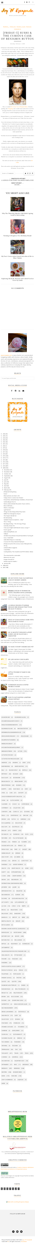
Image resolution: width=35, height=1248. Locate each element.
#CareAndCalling (20, 717)
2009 (4, 468)
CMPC (26, 789)
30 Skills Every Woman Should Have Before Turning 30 (18, 535)
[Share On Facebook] (27, 173)
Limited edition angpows (10, 547)
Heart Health (16, 868)
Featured (4, 838)
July (5, 480)
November (7, 472)
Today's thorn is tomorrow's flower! (13, 498)
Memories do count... (9, 557)
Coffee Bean (25, 804)
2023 (4, 440)
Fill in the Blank (18, 838)
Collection (16, 808)
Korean (17, 894)
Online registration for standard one (14, 951)
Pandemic (5, 962)
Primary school (7, 977)
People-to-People (7, 970)
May (5, 484)
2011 (4, 464)
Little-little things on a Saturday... (13, 539)
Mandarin (17, 913)
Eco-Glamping (6, 823)
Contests (4, 811)
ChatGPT (21, 792)
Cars (11, 792)
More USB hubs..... (9, 506)
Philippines (5, 974)
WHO (15, 1064)
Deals (3, 815)
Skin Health (5, 1015)
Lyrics (14, 906)
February (6, 490)
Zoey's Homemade (7, 1079)
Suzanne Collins (7, 1038)
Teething (4, 1045)
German (17, 853)
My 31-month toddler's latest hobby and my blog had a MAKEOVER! (20, 634)
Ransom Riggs (6, 989)
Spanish (17, 1019)
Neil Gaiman (18, 940)
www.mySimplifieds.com (10, 532)
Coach (14, 804)
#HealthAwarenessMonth (10, 725)
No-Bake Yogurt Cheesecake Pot (21, 647)
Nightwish (14, 943)
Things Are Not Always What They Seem (14, 512)
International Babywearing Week (12, 883)
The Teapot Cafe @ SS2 (10, 516)
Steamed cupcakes (7, 1027)
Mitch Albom (6, 925)
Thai (16, 1049)
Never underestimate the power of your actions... (17, 504)
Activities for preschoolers (10, 759)
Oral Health (5, 955)
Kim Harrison (6, 894)
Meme (23, 917)
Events (15, 830)
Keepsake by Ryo (6, 891)
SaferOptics (5, 1004)
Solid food (5, 1019)
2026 (4, 434)
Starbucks (17, 1023)
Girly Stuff (5, 857)
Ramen (23, 985)
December (7, 470)
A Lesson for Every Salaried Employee (14, 541)
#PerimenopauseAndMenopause (11, 732)
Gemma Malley (6, 853)
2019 (4, 448)
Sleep (16, 1015)
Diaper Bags (14, 815)
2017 (4, 452)
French (20, 845)
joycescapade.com (6, 355)
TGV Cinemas (5, 1042)
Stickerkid (21, 1027)
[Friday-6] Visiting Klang (10, 492)
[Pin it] (32, 173)
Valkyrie (6, 533)
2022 (4, 442)
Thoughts (5, 1053)
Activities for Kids (7, 755)
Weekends (17, 1068)
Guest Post (24, 860)
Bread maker (19, 781)
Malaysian (5, 913)
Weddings (26, 1064)
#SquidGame (25, 736)
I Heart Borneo (17, 876)
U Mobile (4, 1057)
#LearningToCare (7, 728)
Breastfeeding (6, 785)
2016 (4, 454)
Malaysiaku (14, 909)
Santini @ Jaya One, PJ (10, 502)
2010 (4, 466)
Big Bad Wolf (13, 770)
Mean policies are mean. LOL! (12, 496)
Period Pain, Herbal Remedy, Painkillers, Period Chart (18, 500)
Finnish (14, 842)
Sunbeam (4, 1030)
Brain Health (6, 781)
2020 (4, 446)
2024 (4, 438)
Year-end (14, 1076)
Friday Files (21, 26)
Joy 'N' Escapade (27, 1240)
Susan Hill (5, 1034)
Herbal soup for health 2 (10, 561)
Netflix (4, 943)
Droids (4, 819)
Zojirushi (20, 1079)
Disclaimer (24, 1241)
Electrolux (15, 826)
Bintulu (24, 770)
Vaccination (6, 1060)
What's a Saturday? (9, 507)
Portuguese (17, 974)
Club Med (4, 804)
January (6, 563)
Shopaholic (22, 1011)
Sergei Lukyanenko (7, 1011)
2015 (4, 456)
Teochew (15, 1045)
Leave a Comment (8, 173)
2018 (4, 450)
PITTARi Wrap (18, 955)
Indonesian (15, 879)
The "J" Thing (7, 521)
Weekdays (5, 1068)
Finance (4, 842)
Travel (16, 1053)
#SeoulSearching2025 (8, 736)
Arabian (15, 762)
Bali (3, 770)
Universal (15, 1057)
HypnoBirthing (16, 872)
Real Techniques (20, 989)
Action (20, 751)
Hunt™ (4, 872)
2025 (4, 436)
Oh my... (6, 545)
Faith (26, 834)
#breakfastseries (7, 751)
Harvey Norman (18, 864)
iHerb (3, 1083)
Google (4, 860)
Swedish (19, 1038)
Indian (4, 879)
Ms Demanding (8, 518)
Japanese (4, 887)
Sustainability (17, 1034)
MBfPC (24, 906)
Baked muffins (19, 766)
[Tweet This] (25, 173)
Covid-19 (16, 811)
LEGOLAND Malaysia (18, 898)
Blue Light (5, 777)
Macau (4, 909)
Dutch (14, 819)
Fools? (5, 494)
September (7, 476)
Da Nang (27, 811)
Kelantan (19, 891)
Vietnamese (5, 1064)
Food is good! (7, 530)
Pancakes (15, 959)
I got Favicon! (7, 510)
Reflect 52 (5, 993)
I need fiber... (7, 549)
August (6, 478)
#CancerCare (6, 717)
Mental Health (6, 921)
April (5, 486)
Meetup (14, 917)
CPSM (3, 792)
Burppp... (6, 26)
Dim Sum (25, 815)
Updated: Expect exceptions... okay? (13, 519)
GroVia (14, 860)
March (6, 488)
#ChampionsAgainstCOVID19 (10, 721)
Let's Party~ (5, 902)
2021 (4, 444)
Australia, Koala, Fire (9, 525)
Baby (24, 762)
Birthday (4, 774)
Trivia (26, 1053)
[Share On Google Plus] (30, 173)
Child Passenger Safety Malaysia (12, 796)
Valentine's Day (19, 1060)
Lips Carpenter (19, 902)
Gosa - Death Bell (8, 538)
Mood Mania (18, 932)
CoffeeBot (5, 808)
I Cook (4, 876)
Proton (19, 977)
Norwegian (26, 943)
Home (27, 868)
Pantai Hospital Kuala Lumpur (11, 966)
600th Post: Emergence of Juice (12, 513)
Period (21, 970)
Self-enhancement (7, 1008)
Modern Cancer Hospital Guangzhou (13, 928)
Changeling (10, 108)
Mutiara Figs (6, 940)
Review (4, 996)
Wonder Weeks (17, 1072)
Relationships (18, 993)
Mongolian (5, 932)
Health (4, 868)
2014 (4, 458)
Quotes (14, 981)
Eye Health (5, 834)
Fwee (15, 849)
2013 (4, 460)
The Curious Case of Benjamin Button (19, 106)
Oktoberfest (6, 947)
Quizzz (4, 981)
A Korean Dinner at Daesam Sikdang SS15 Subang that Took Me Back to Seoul (20, 607)
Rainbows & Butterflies (9, 985)
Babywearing (6, 766)
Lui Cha (4, 906)
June (5, 482)
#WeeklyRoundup (7, 743)
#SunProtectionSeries (9, 740)
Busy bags (17, 789)
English (13, 26)
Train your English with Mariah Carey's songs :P (16, 527)
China (3, 800)
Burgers (18, 785)
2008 (4, 565)
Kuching (4, 898)
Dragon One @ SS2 (9, 559)
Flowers (24, 842)
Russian (4, 1000)
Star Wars (5, 1023)
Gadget (24, 849)
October (6, 474)
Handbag (4, 864)
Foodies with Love (7, 845)
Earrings (23, 819)
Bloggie (15, 774)
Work (3, 1076)
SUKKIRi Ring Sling (17, 1000)
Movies (28, 26)
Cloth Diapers (14, 800)
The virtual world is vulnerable (12, 555)
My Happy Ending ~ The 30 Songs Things (15, 524)
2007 (4, 567)
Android (4, 762)
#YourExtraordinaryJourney (11, 747)
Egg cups (4, 826)
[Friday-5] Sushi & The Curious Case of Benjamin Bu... (18, 544)
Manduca (4, 917)
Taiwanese (17, 1042)
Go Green (17, 857)
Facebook (16, 834)
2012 (4, 462)
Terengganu (5, 1049)
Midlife (18, 921)
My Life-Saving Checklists (18, 659)
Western (4, 1072)
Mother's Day (6, 936)
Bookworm (16, 777)
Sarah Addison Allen (20, 1004)
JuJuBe (14, 887)
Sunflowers (16, 1030)
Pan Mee (4, 959)
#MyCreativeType (23, 728)
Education (18, 823)
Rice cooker (15, 996)
